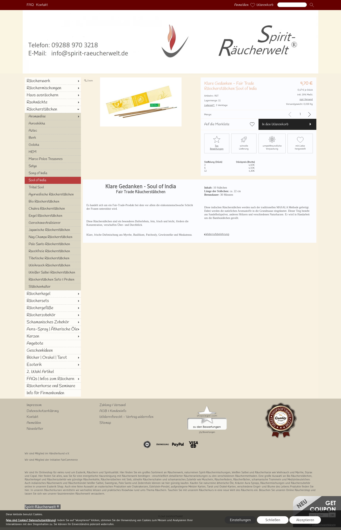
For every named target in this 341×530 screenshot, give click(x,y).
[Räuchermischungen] (53, 88)
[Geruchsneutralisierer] (53, 222)
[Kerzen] (53, 336)
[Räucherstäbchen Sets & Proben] (53, 279)
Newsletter (35, 428)
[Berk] (53, 137)
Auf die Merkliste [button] (217, 124)
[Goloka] (53, 144)
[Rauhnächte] (53, 102)
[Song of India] (53, 173)
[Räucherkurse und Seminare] (53, 386)
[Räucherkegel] (53, 293)
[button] (311, 5)
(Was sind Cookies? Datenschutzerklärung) (31, 520)
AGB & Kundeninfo (112, 411)
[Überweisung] (162, 444)
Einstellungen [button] (240, 520)
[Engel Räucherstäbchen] (53, 215)
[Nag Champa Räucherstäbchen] (53, 237)
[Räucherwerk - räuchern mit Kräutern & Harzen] (170, 11)
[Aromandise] (53, 116)
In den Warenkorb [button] (275, 124)
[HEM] (53, 151)
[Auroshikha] (53, 123)
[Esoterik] (53, 364)
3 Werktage (216, 105)
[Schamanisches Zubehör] (53, 322)
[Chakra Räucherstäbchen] (53, 208)
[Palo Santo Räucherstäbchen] (53, 244)
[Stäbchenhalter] (53, 286)
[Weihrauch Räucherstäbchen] (53, 265)
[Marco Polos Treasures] (53, 159)
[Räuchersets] (53, 300)
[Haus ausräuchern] (53, 95)
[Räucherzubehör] (53, 315)
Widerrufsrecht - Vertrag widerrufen (126, 417)
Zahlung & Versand (112, 405)
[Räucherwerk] (53, 81)
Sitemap (105, 422)
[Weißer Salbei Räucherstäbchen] (53, 272)
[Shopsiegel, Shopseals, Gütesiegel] (207, 406)
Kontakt (42, 5)
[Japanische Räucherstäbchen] (53, 229)
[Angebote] (53, 343)
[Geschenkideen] (53, 350)
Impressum (34, 405)
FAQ (30, 5)
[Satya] (53, 166)
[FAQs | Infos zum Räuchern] (53, 378)
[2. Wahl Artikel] (53, 371)
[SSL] (147, 444)
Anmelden (241, 5)
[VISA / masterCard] (193, 444)
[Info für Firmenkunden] (53, 393)
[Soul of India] (53, 180)
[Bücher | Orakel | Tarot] (53, 357)
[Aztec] (53, 130)
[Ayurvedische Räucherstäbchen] (53, 194)
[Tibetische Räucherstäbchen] (53, 258)
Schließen (272, 520)
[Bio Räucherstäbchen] (53, 201)
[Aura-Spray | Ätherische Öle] (53, 329)
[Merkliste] (252, 5)
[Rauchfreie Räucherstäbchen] (53, 251)
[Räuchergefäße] (53, 307)
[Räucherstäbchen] (53, 109)
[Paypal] (177, 444)
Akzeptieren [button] (305, 520)
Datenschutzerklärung (43, 411)
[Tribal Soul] (53, 187)
